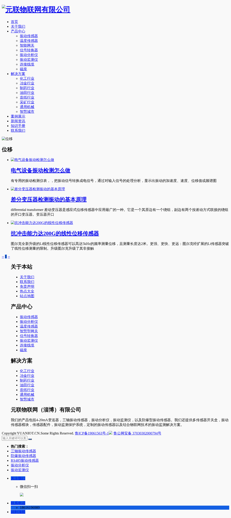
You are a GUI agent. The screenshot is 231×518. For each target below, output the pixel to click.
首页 (14, 22)
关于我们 (18, 26)
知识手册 (18, 126)
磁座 (23, 69)
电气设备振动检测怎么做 (40, 170)
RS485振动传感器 (25, 460)
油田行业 (27, 93)
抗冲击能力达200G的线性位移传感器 (55, 233)
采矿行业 (27, 102)
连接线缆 (27, 64)
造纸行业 (27, 97)
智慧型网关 (29, 331)
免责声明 (27, 286)
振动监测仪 (29, 59)
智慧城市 (27, 111)
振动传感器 (29, 36)
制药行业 (27, 88)
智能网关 (27, 45)
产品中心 (18, 31)
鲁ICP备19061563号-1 (92, 433)
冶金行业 (27, 83)
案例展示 (18, 116)
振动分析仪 (29, 55)
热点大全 (27, 291)
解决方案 (18, 74)
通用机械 (27, 107)
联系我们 (18, 130)
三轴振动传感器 (23, 451)
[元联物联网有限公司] (36, 9)
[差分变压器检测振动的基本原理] (38, 189)
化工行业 (27, 78)
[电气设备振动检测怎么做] (32, 160)
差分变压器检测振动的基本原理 (49, 199)
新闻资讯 (18, 121)
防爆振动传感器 (23, 456)
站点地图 (27, 296)
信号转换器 (29, 50)
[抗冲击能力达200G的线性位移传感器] (42, 223)
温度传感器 (29, 41)
